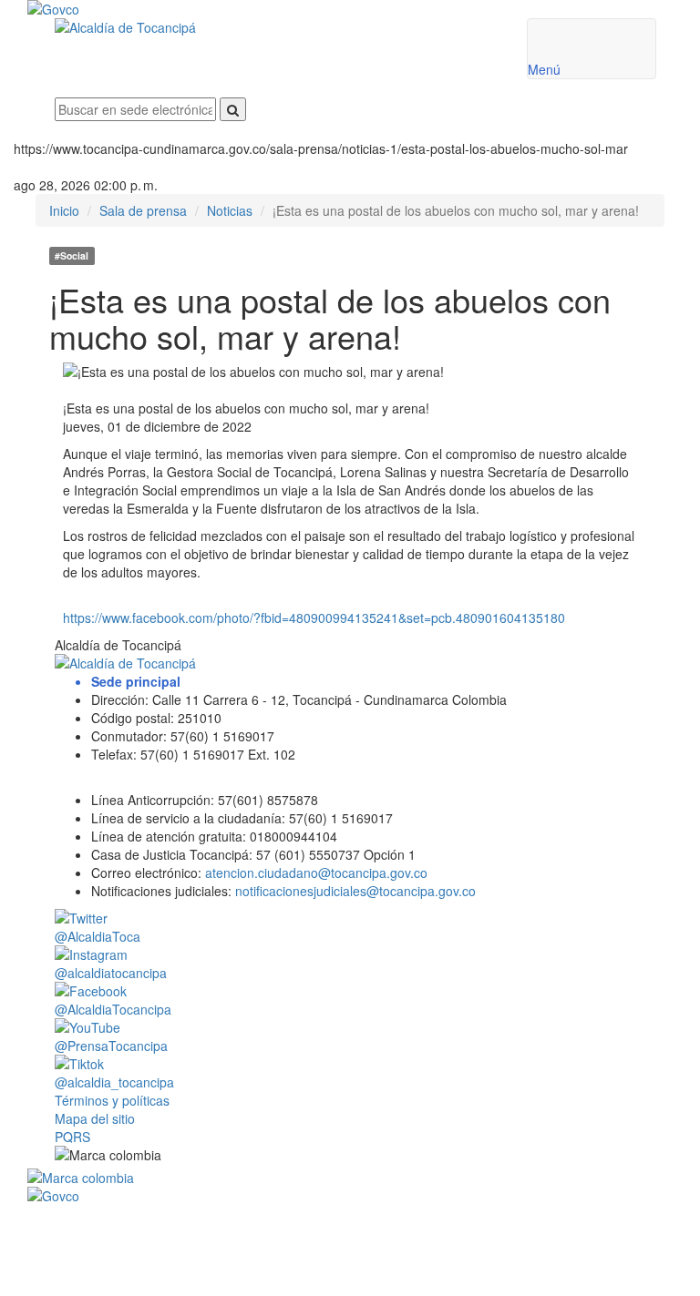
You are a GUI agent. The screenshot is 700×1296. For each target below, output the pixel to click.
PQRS (72, 1137)
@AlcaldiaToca (97, 936)
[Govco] (300, 9)
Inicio (64, 210)
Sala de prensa (143, 210)
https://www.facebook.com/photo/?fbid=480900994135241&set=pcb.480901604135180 (314, 617)
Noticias (229, 210)
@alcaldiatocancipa (111, 973)
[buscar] (233, 109)
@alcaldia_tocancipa (114, 1082)
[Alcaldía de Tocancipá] (277, 27)
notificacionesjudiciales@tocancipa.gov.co (355, 891)
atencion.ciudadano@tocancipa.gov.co (316, 872)
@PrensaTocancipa (111, 1045)
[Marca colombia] (355, 1177)
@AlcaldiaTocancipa (113, 1009)
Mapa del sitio (95, 1118)
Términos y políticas (112, 1100)
